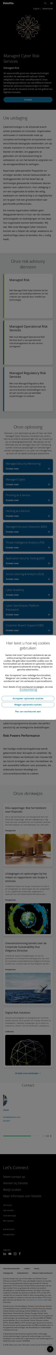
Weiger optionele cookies (28, 704)
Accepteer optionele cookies (28, 698)
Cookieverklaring (28, 689)
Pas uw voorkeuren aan (28, 711)
